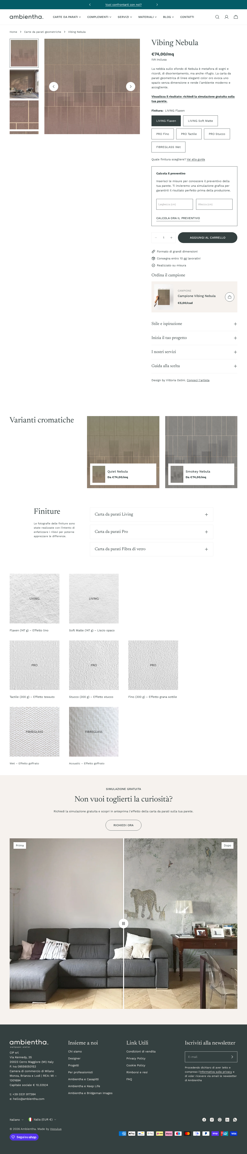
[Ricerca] (217, 17)
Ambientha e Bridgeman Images (90, 1093)
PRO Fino (162, 134)
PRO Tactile (189, 134)
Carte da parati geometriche (42, 31)
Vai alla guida (196, 159)
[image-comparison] (123, 923)
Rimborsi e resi (137, 1072)
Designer (74, 1058)
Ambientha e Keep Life (84, 1086)
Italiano (15, 1119)
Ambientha (28, 1129)
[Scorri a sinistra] (53, 86)
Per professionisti (80, 1072)
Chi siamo (75, 1051)
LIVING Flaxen (166, 121)
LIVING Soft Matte (200, 121)
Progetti (73, 1065)
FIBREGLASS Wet (168, 147)
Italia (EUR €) (43, 1119)
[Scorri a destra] (130, 86)
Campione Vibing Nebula (197, 296)
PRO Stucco (217, 134)
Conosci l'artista (198, 380)
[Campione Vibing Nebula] (163, 297)
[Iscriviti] (232, 1057)
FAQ (129, 1079)
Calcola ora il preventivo (178, 218)
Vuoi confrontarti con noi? (123, 4)
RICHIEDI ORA (123, 825)
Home (13, 31)
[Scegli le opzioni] (229, 297)
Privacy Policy (135, 1058)
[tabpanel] (162, 452)
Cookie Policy (135, 1065)
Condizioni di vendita (141, 1051)
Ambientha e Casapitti (83, 1079)
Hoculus (56, 1129)
